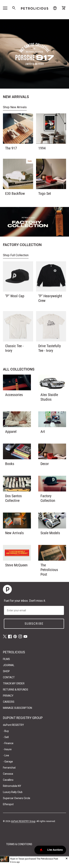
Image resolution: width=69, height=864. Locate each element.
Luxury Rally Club (12, 792)
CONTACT (9, 677)
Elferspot (8, 804)
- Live (6, 755)
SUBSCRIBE (34, 623)
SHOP (6, 671)
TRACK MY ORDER (13, 683)
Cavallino (8, 779)
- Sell (6, 737)
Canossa (8, 773)
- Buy (6, 731)
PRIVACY (8, 695)
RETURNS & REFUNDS (15, 689)
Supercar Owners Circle (16, 798)
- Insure (7, 749)
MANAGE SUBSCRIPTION (17, 707)
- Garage (8, 761)
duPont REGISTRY (13, 724)
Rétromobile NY (12, 785)
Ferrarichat (9, 767)
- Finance (8, 743)
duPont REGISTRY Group (23, 821)
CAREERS (8, 701)
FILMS (6, 659)
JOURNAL (8, 665)
